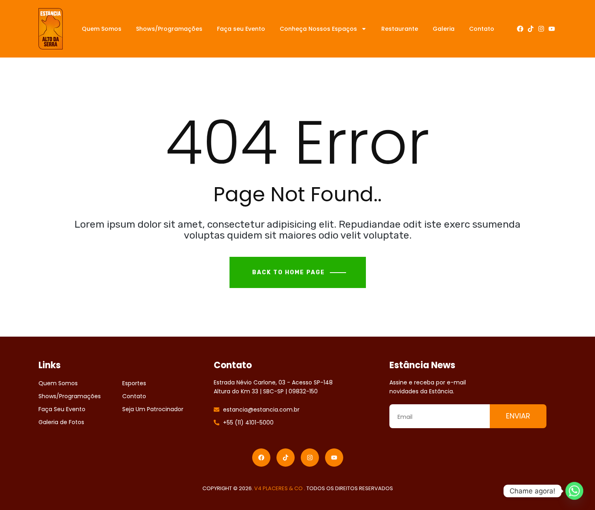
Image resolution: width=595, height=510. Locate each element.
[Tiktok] (530, 29)
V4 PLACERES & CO (279, 488)
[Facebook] (520, 29)
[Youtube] (551, 29)
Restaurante (399, 29)
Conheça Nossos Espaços (318, 29)
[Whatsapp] (574, 491)
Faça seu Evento (241, 29)
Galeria (444, 29)
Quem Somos (101, 29)
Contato (481, 29)
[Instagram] (541, 29)
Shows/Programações (169, 29)
